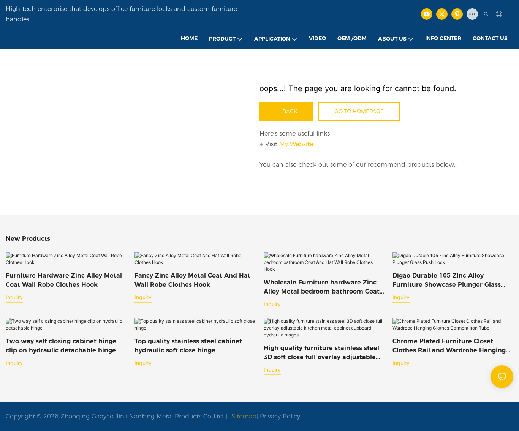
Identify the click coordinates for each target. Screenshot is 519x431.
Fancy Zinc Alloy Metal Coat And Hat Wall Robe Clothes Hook (192, 280)
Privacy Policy (280, 416)
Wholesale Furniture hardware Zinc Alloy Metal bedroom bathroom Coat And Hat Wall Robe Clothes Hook (322, 287)
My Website (296, 144)
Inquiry (14, 297)
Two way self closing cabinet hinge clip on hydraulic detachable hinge (61, 346)
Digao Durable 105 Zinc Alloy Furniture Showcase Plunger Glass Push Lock (446, 280)
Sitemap (242, 416)
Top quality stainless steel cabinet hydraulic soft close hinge (188, 346)
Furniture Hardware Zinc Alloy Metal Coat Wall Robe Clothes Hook (64, 280)
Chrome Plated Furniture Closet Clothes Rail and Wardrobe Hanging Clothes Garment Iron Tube (449, 346)
